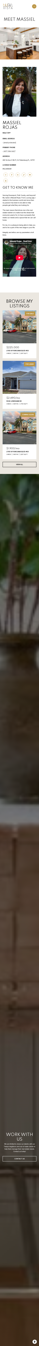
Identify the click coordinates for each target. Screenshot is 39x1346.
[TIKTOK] (24, 175)
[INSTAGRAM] (5, 175)
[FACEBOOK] (12, 175)
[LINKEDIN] (18, 175)
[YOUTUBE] (30, 175)
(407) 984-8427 (9, 151)
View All (19, 464)
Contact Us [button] (19, 1159)
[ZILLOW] (5, 181)
